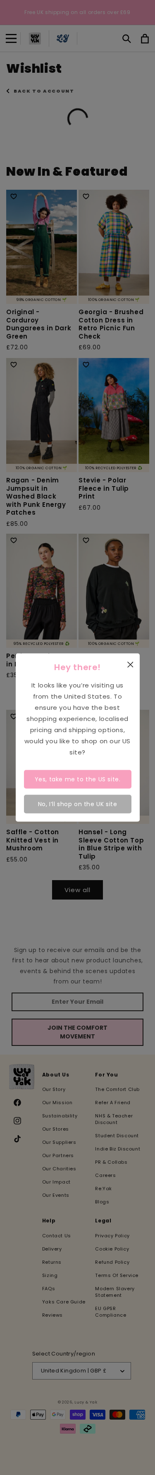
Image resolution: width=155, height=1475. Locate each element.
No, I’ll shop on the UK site (77, 804)
